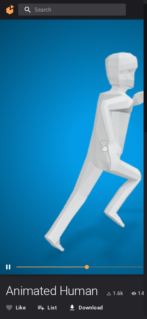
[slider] (68, 267)
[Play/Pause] (8, 267)
